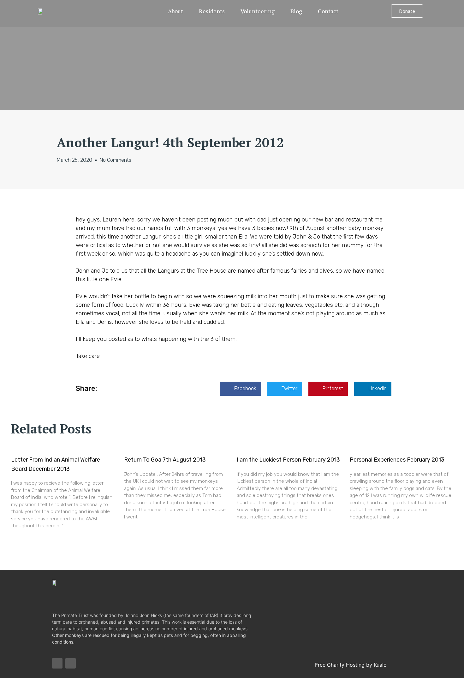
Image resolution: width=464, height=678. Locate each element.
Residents (212, 11)
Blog (296, 11)
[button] (407, 11)
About (175, 11)
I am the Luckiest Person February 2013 (288, 459)
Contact (328, 11)
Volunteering (258, 11)
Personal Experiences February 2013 (397, 459)
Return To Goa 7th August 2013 (165, 459)
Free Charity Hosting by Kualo (351, 665)
